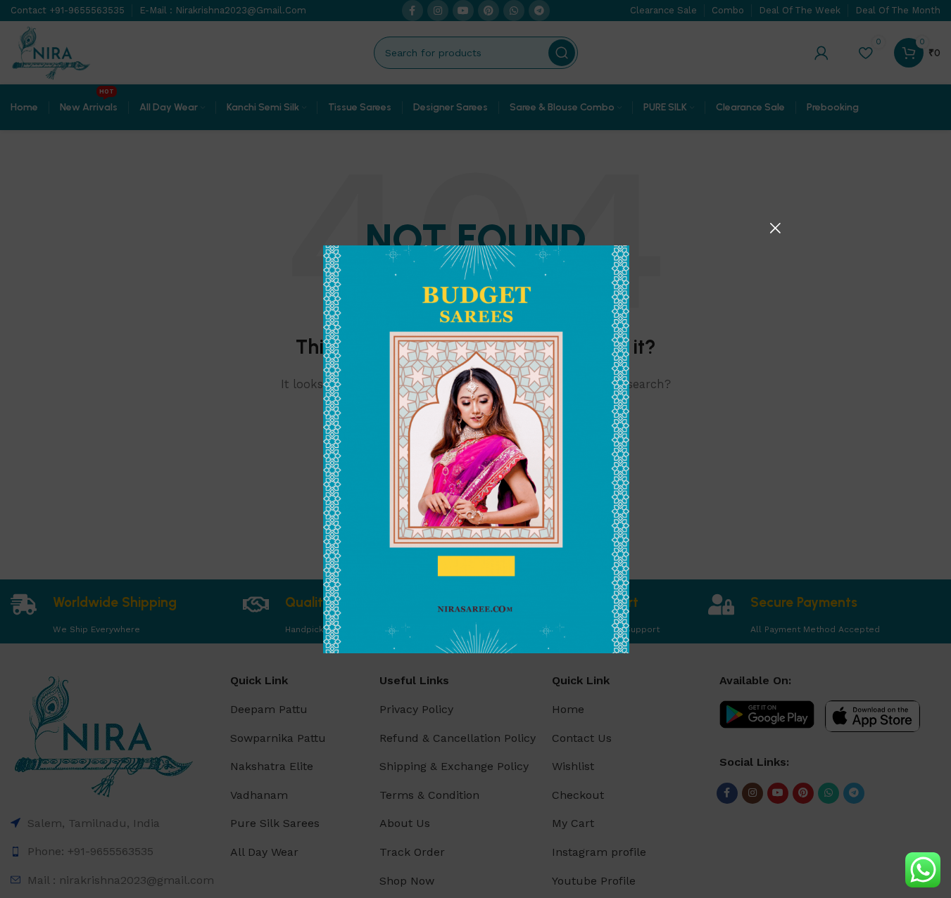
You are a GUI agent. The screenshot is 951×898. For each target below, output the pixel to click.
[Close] (775, 227)
